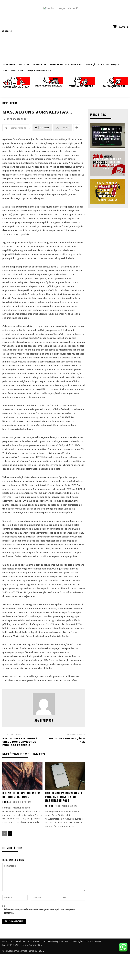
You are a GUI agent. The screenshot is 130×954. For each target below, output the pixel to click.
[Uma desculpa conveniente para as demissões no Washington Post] (65, 776)
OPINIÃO (13, 103)
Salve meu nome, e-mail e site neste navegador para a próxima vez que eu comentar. (39, 911)
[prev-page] (4, 833)
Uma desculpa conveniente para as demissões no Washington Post (64, 797)
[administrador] (44, 704)
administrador (44, 720)
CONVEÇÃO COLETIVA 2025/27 (86, 941)
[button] (7, 31)
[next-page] (10, 833)
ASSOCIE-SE (33, 941)
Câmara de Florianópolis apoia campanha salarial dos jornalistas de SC (107, 135)
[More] (76, 127)
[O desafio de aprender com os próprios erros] (22, 776)
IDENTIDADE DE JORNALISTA (55, 941)
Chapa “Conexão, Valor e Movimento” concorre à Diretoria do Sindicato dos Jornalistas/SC (108, 191)
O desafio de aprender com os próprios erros (21, 795)
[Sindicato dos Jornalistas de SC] (65, 32)
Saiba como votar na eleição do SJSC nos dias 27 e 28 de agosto (107, 163)
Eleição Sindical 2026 (32, 945)
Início (5, 103)
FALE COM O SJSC (10, 945)
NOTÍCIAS (6, 802)
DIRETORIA (7, 941)
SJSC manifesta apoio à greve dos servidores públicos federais (20, 741)
